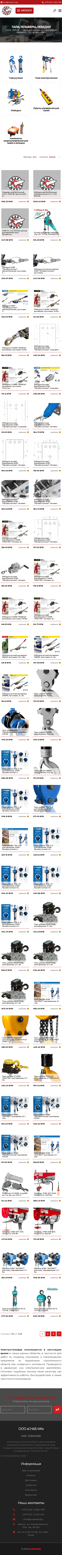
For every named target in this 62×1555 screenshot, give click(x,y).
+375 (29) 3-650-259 (52, 2)
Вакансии (31, 1495)
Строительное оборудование (32, 30)
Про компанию (31, 1470)
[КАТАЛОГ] (19, 10)
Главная (8, 30)
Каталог (16, 30)
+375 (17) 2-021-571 (33, 1514)
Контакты (31, 1490)
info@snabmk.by (10, 2)
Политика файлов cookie (13, 1456)
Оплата (31, 1475)
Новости (31, 1485)
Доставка (31, 1480)
